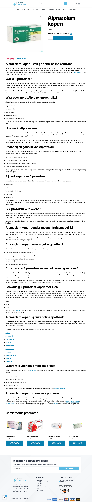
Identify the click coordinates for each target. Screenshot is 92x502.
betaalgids (18, 311)
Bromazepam (10, 345)
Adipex (8, 333)
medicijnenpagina (60, 389)
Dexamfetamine (11, 355)
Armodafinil (9, 336)
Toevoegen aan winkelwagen (63, 38)
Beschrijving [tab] (10, 59)
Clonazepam (10, 349)
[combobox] (51, 3)
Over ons (35, 9)
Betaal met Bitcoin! (55, 9)
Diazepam (9, 358)
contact (55, 404)
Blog (64, 9)
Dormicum (9, 361)
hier (71, 34)
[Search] (65, 3)
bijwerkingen (77, 72)
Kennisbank (72, 9)
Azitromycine (10, 339)
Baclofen (8, 342)
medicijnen (32, 370)
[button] (41, 17)
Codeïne (8, 352)
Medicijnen (25, 9)
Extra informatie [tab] (22, 59)
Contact (43, 9)
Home (17, 9)
